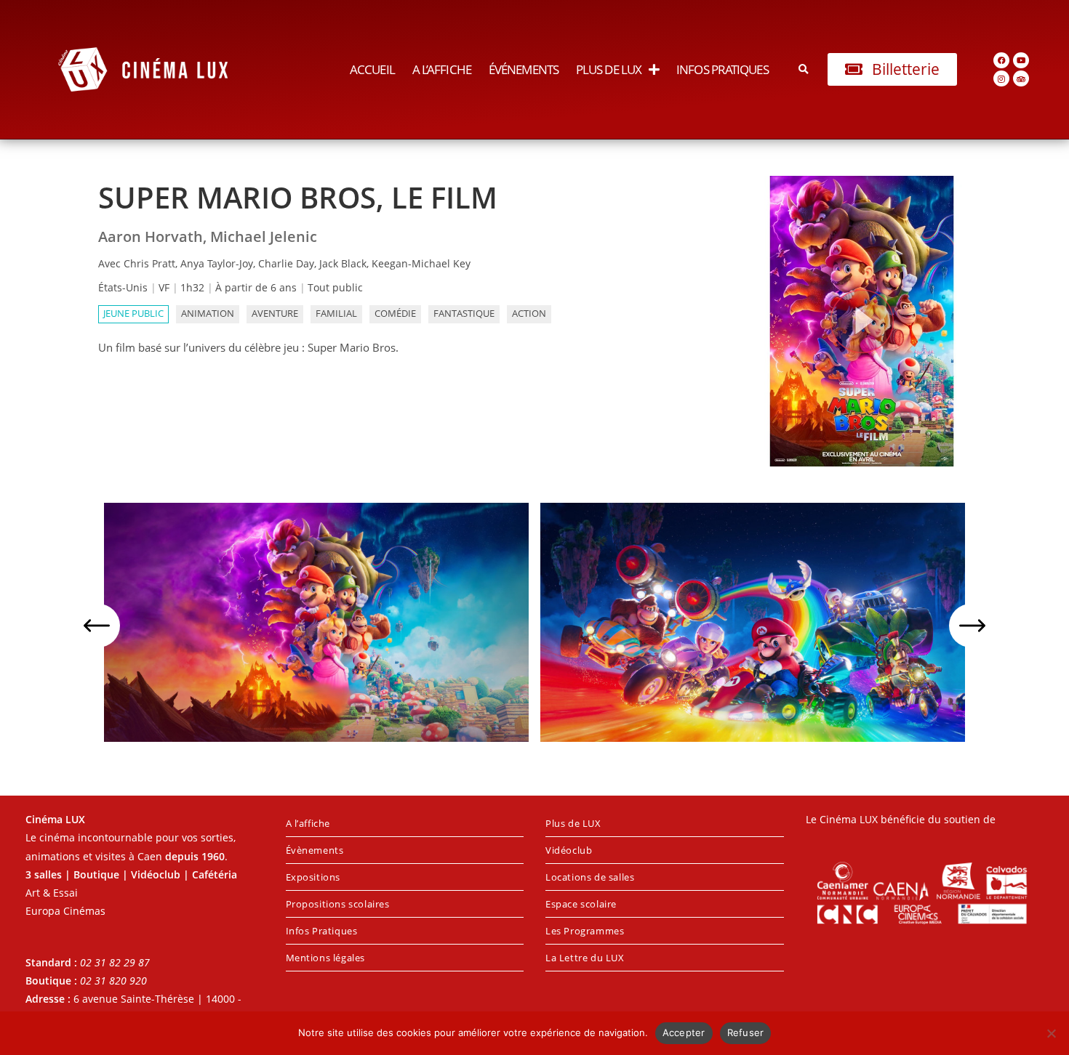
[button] (804, 69)
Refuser (745, 1032)
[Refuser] (1051, 1033)
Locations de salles (589, 877)
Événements (523, 69)
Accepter (683, 1032)
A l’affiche (441, 69)
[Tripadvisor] (1021, 78)
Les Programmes (584, 930)
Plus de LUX (608, 69)
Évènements (315, 850)
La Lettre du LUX (585, 957)
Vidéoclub (568, 850)
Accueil (372, 69)
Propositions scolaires (338, 903)
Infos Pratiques (722, 69)
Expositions (313, 877)
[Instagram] (1001, 78)
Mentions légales (326, 957)
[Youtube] (1021, 60)
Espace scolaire (581, 903)
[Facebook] (1001, 60)
